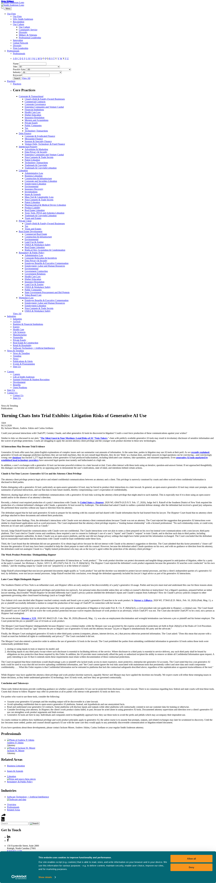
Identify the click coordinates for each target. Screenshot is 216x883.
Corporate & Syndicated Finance (40, 136)
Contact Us (12, 393)
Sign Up (17, 366)
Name (16, 63)
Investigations (31, 191)
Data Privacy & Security (36, 152)
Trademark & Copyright (36, 165)
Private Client (25, 221)
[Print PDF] (3, 820)
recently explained (200, 452)
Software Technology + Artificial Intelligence (34, 348)
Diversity (23, 32)
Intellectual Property (28, 146)
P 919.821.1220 (14, 851)
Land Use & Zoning (34, 242)
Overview (11, 804)
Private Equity (31, 123)
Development (19, 382)
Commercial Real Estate (36, 234)
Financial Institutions (34, 109)
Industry (17, 72)
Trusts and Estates (33, 218)
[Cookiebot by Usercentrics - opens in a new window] (19, 877)
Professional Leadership (30, 37)
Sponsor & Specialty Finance (38, 141)
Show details (45, 877)
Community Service (28, 29)
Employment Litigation (35, 184)
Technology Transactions (36, 131)
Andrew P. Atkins (15, 742)
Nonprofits (18, 337)
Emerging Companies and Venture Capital (44, 107)
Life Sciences (19, 332)
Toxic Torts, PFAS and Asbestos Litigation (44, 213)
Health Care (18, 329)
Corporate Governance (35, 104)
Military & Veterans (28, 35)
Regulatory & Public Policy (31, 252)
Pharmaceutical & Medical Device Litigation (45, 205)
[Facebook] (8, 840)
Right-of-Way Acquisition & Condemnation (45, 250)
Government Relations (35, 274)
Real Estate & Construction (25, 342)
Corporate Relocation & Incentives (41, 258)
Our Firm (11, 14)
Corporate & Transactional (31, 96)
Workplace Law (26, 297)
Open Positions (20, 387)
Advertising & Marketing (36, 149)
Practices (11, 81)
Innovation (18, 40)
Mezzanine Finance (34, 138)
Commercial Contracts (35, 101)
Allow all (191, 858)
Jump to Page (7, 1)
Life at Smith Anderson (24, 377)
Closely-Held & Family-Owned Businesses (45, 99)
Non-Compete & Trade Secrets (39, 157)
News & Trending (15, 350)
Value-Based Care (33, 295)
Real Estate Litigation (35, 210)
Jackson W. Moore (15, 750)
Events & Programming (24, 364)
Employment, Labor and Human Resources (45, 266)
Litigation (23, 170)
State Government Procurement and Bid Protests (47, 292)
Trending (17, 356)
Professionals (13, 51)
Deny (191, 867)
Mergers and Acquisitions (36, 120)
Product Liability (32, 207)
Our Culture (18, 24)
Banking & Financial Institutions (28, 324)
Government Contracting (36, 271)
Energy (16, 327)
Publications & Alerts (23, 361)
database (16, 457)
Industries (11, 316)
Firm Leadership (20, 48)
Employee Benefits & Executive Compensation (46, 263)
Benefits (17, 385)
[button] (3, 815)
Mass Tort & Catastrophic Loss (39, 197)
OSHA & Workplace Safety (38, 244)
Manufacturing (20, 335)
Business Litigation (33, 176)
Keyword (17, 75)
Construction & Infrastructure (38, 178)
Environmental (31, 186)
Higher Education (33, 115)
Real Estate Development (30, 231)
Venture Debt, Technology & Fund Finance (45, 144)
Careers (10, 371)
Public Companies (33, 125)
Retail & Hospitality (22, 345)
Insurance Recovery (34, 189)
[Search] (3, 8)
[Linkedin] (8, 837)
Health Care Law (33, 112)
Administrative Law (34, 173)
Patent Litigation (32, 160)
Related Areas (11, 759)
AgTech (16, 321)
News (15, 358)
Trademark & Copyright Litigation (41, 168)
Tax (26, 128)
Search (17, 78)
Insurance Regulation (34, 117)
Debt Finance (25, 133)
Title (15, 66)
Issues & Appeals (33, 194)
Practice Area (19, 69)
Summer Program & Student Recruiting (31, 379)
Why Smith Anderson (23, 19)
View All (26, 78)
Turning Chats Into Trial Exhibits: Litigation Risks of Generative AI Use (73, 415)
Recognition (18, 21)
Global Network (20, 43)
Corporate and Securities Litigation (41, 181)
